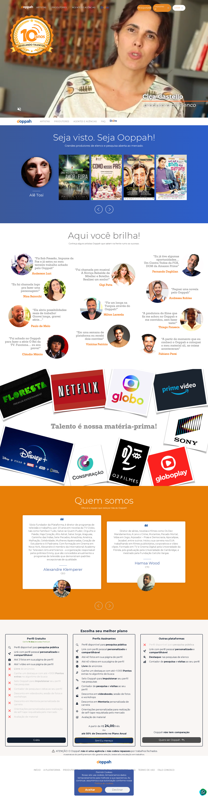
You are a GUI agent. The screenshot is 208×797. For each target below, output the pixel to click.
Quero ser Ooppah (169, 740)
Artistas (41, 7)
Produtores (59, 7)
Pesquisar (144, 8)
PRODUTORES (70, 770)
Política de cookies (104, 783)
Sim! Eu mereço (104, 740)
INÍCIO (37, 770)
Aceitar (90, 789)
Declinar (117, 789)
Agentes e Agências (84, 7)
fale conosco (166, 770)
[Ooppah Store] (104, 7)
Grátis (36, 740)
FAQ (103, 121)
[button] (99, 209)
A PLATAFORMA (51, 770)
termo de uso (146, 770)
